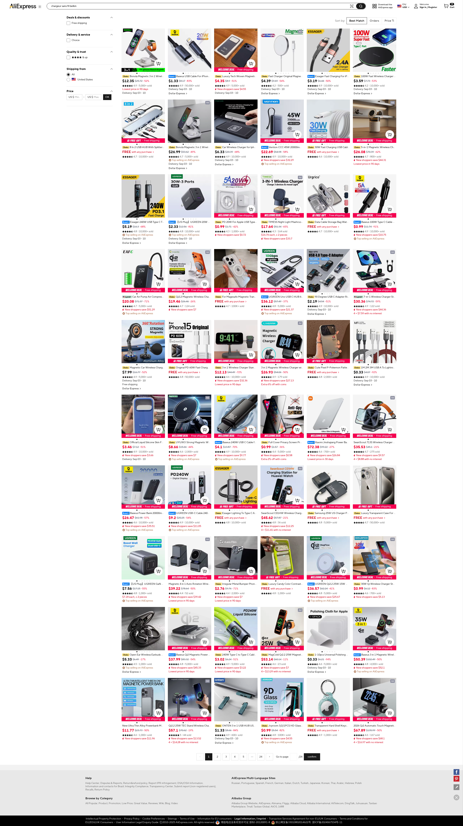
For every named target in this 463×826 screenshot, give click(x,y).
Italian (288, 783)
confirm (312, 756)
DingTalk (349, 803)
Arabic (340, 783)
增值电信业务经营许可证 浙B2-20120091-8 (245, 822)
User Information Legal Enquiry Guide (137, 822)
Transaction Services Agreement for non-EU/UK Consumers (303, 818)
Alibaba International (318, 803)
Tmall (249, 806)
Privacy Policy (131, 818)
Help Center (92, 783)
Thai (333, 783)
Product (103, 803)
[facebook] (456, 772)
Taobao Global (261, 806)
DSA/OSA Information (190, 783)
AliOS (274, 806)
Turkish (305, 783)
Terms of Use (187, 818)
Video (174, 803)
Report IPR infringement (162, 783)
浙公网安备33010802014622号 (293, 822)
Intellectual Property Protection (103, 818)
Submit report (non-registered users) (195, 786)
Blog (167, 803)
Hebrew (349, 783)
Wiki (161, 803)
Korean (325, 783)
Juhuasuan (362, 803)
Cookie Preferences (153, 818)
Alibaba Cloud (298, 803)
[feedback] (456, 787)
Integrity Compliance (136, 786)
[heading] (143, 76)
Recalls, (89, 789)
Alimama (276, 803)
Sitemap (172, 818)
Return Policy (102, 789)
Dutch (296, 783)
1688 (281, 806)
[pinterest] (456, 779)
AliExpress (264, 803)
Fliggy (285, 803)
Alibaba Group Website (245, 803)
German (279, 783)
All (73, 74)
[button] (40, 7)
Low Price (127, 803)
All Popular (91, 803)
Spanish (260, 783)
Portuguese (247, 783)
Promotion (115, 803)
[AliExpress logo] (23, 6)
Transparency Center (161, 786)
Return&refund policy (135, 783)
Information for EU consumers (214, 818)
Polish (358, 783)
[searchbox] (199, 6)
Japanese (315, 783)
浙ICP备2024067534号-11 (327, 822)
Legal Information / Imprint (250, 818)
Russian (236, 783)
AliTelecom (337, 803)
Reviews (153, 803)
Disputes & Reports (111, 783)
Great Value (140, 803)
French (269, 783)
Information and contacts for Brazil (104, 786)
